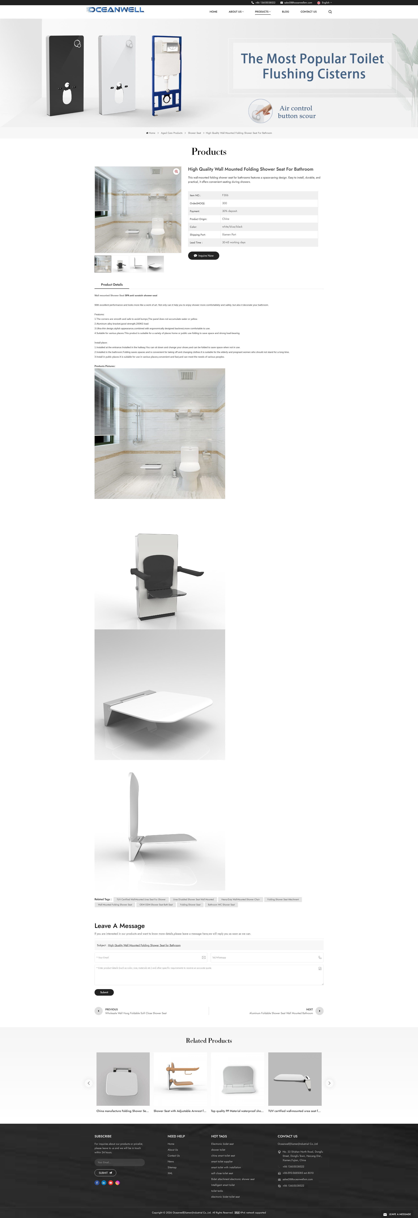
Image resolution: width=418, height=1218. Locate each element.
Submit (103, 1173)
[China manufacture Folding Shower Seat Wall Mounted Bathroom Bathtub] (123, 1079)
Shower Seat (194, 133)
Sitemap (172, 1167)
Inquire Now (206, 256)
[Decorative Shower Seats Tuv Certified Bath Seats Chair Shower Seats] (352, 1079)
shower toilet (218, 1150)
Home (213, 12)
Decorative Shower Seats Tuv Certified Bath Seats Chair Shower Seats (352, 1111)
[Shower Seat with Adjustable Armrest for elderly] (180, 1079)
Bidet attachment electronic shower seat (233, 1179)
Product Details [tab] (112, 284)
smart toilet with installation (226, 1167)
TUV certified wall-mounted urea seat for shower (295, 1111)
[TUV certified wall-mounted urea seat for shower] (295, 1079)
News (171, 1161)
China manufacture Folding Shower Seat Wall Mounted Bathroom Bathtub (123, 1111)
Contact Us (309, 12)
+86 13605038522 (265, 2)
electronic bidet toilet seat (225, 1197)
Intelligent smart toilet (223, 1185)
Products (261, 12)
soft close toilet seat (222, 1173)
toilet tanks (217, 1191)
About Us (235, 12)
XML (170, 1173)
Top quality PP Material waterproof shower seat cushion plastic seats (237, 1111)
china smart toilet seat (223, 1155)
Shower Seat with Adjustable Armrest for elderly (180, 1111)
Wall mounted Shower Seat (110, 295)
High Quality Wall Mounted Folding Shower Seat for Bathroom (144, 945)
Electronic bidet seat (222, 1144)
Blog (285, 12)
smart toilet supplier (222, 1161)
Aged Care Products (171, 133)
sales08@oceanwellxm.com (298, 2)
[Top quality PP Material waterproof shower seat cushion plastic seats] (237, 1079)
